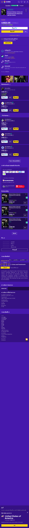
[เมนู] (2, 2)
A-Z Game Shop (8, 102)
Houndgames (8, 119)
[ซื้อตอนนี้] (14, 28)
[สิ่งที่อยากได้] (21, 2)
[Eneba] (7, 2)
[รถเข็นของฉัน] (24, 2)
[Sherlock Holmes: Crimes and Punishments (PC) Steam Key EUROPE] (14, 211)
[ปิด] (27, 512)
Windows (3, 340)
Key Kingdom (8, 146)
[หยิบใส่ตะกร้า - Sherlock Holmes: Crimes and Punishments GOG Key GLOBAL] (25, 227)
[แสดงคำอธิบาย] (14, 103)
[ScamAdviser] (8, 180)
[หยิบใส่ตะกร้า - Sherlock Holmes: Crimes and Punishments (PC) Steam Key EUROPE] (25, 215)
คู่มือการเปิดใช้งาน (11, 58)
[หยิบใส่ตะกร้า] (26, 31)
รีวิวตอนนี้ (14, 249)
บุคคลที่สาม (15, 260)
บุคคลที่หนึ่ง (22, 260)
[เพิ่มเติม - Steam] (2, 56)
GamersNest (7, 133)
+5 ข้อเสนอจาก (14, 35)
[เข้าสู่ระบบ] (27, 2)
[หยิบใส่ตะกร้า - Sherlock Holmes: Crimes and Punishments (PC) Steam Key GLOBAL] (25, 203)
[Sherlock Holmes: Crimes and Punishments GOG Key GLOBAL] (14, 223)
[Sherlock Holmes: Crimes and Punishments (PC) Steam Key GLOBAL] (14, 199)
